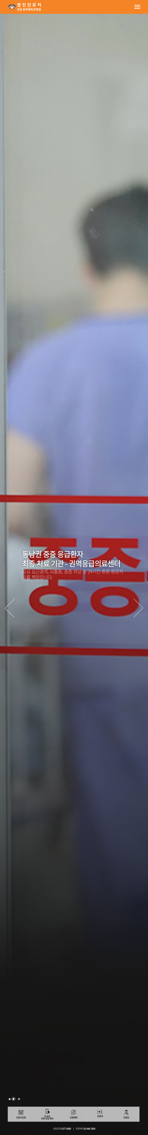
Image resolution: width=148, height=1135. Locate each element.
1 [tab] (10, 1099)
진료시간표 (21, 1117)
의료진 (126, 1117)
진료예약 (73, 1117)
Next (139, 608)
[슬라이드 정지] (19, 1099)
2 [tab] (13, 1099)
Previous (9, 608)
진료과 (100, 1116)
